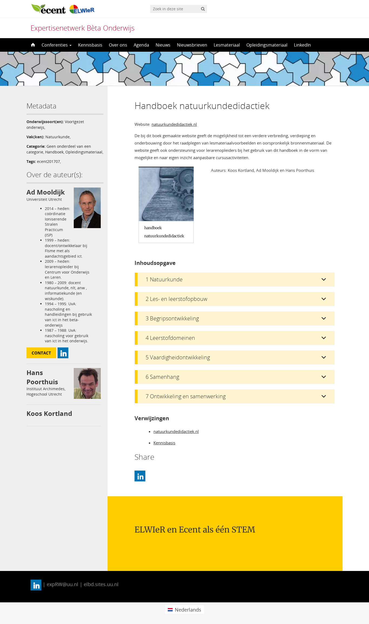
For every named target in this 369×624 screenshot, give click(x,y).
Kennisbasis (90, 45)
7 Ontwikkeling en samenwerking (186, 396)
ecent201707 (48, 161)
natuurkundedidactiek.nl (174, 124)
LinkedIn (302, 45)
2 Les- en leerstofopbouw (176, 299)
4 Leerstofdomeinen (170, 337)
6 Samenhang (162, 376)
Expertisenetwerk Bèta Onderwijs (83, 28)
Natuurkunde (57, 136)
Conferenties (55, 45)
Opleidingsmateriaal (266, 45)
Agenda (141, 45)
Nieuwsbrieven (192, 45)
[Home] (32, 45)
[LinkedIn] (140, 476)
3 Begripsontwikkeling (172, 318)
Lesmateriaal (227, 45)
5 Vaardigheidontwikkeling (178, 357)
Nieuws (163, 45)
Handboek (54, 152)
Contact (41, 353)
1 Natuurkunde (164, 279)
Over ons (118, 45)
